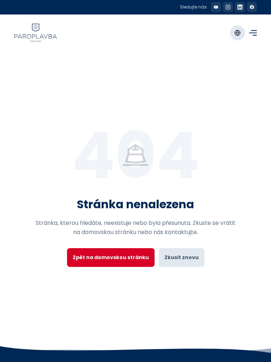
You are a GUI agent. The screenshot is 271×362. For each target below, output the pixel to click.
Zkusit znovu (181, 257)
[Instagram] (228, 7)
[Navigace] (253, 33)
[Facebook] (252, 7)
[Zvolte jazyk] (237, 32)
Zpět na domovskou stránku (111, 257)
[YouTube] (216, 7)
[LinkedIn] (240, 7)
